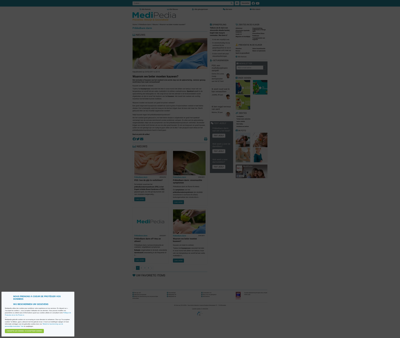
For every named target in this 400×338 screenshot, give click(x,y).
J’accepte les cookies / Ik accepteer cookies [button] (24, 331)
